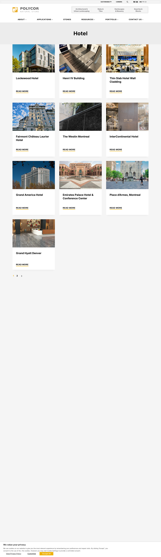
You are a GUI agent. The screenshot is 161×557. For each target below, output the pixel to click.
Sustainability (106, 2)
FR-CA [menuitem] (144, 2)
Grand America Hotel (29, 194)
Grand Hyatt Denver (28, 253)
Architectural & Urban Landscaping (81, 10)
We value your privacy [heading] (14, 545)
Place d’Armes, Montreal (125, 194)
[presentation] (33, 58)
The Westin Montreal (76, 136)
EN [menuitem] (137, 2)
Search (128, 2)
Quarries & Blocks (138, 10)
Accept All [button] (46, 554)
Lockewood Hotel (27, 78)
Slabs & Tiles (101, 10)
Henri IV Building (73, 78)
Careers (119, 2)
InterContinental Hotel (124, 136)
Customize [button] (31, 554)
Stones (67, 19)
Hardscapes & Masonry (119, 10)
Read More (22, 91)
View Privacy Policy (13, 554)
